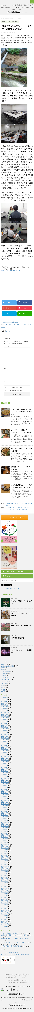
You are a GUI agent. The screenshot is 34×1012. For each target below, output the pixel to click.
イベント (4, 675)
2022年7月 (4, 787)
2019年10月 (5, 848)
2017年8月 (4, 895)
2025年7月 (4, 721)
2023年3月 (4, 772)
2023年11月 (5, 758)
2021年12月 (5, 800)
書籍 (25, 976)
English (17, 979)
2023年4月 (4, 771)
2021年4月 (4, 815)
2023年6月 (4, 767)
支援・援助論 (15, 322)
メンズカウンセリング (25, 324)
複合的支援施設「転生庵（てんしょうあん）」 (17, 977)
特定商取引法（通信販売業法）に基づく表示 (17, 981)
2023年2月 (4, 774)
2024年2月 (4, 752)
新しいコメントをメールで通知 (13, 387)
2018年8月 (4, 873)
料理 (2, 685)
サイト (6, 381)
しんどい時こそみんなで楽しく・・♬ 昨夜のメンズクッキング (21, 411)
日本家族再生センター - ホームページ (14, 974)
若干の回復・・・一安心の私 (21, 625)
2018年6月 (4, 877)
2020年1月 (4, 842)
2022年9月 (4, 783)
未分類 (3, 691)
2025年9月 (4, 718)
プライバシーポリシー (13, 982)
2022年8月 (4, 785)
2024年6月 (4, 745)
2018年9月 (4, 871)
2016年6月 (4, 921)
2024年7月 (4, 743)
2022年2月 (4, 796)
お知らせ (4, 664)
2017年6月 (4, 899)
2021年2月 (4, 818)
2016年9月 (4, 915)
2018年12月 (5, 866)
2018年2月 (4, 884)
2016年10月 (5, 914)
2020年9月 (4, 827)
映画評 (3, 689)
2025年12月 (5, 712)
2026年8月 (4, 697)
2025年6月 (4, 723)
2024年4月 (4, 749)
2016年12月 (5, 910)
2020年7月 (4, 831)
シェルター (5, 681)
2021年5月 (4, 813)
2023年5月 (4, 769)
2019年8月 (4, 851)
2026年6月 (4, 701)
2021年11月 (5, 802)
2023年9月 (4, 761)
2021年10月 (5, 804)
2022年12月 (5, 778)
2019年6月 (4, 855)
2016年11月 (5, 912)
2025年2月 (4, 730)
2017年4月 (4, 903)
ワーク (3, 327)
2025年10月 (5, 716)
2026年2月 (4, 708)
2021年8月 (4, 807)
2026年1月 (4, 710)
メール (6, 375)
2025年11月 (5, 714)
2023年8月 (4, 763)
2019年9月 (4, 849)
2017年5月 (4, 901)
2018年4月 (4, 881)
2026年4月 (4, 705)
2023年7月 (4, 765)
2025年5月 (4, 725)
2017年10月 (5, 892)
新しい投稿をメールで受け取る (13, 390)
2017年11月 (5, 890)
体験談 (3, 668)
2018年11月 (5, 868)
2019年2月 (4, 862)
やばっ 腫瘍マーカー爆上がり (11, 933)
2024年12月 (5, 734)
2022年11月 (5, 780)
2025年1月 (4, 732)
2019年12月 (5, 844)
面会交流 (4, 683)
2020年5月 (4, 835)
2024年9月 (4, 740)
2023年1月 (4, 776)
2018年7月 (4, 875)
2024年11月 (5, 736)
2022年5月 (4, 791)
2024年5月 (4, 747)
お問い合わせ (23, 982)
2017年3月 (4, 904)
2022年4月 (4, 793)
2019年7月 (4, 853)
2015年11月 (5, 923)
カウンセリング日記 (7, 666)
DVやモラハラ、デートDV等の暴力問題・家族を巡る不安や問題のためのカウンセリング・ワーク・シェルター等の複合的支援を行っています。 (17, 1000)
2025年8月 (4, 719)
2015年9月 (4, 926)
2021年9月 (4, 805)
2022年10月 (5, 782)
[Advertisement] (16, 286)
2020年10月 (5, 826)
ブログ (20, 976)
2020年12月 (5, 822)
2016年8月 (4, 917)
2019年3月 (4, 860)
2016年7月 (4, 919)
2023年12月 (5, 756)
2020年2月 (4, 840)
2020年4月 (4, 837)
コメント (6, 346)
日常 (2, 687)
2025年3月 (4, 729)
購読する (7, 576)
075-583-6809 (17, 1005)
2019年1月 (4, 864)
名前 (5, 368)
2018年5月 (4, 879)
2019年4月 (4, 859)
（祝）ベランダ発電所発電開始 (11, 946)
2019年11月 (5, 846)
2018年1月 (4, 886)
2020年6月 (4, 833)
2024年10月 (5, 738)
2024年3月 (4, 750)
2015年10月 (5, 925)
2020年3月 (4, 838)
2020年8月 (4, 829)
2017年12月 (5, 888)
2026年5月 (4, 703)
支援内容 (27, 974)
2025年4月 (4, 727)
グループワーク (15, 324)
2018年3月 (4, 882)
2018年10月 (5, 870)
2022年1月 (4, 798)
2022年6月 (4, 789)
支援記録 (4, 673)
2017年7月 (4, 897)
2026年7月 (4, 699)
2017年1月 (4, 908)
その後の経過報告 (17, 638)
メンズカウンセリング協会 (10, 588)
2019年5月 (4, 857)
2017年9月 (4, 893)
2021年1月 (4, 820)
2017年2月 (4, 906)
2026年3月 (4, 707)
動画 (2, 669)
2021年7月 (4, 809)
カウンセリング (7, 322)
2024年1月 (4, 754)
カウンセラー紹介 (12, 976)
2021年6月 (4, 811)
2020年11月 (5, 824)
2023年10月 (5, 760)
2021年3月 (4, 816)
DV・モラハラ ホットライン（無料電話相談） (15, 954)
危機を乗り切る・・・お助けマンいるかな (14, 935)
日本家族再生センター (17, 12)
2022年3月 (4, 794)
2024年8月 (4, 741)
